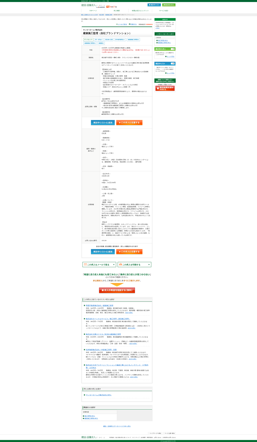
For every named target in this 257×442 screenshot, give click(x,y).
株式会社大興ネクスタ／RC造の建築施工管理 (103, 334)
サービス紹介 (163, 10)
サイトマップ (136, 437)
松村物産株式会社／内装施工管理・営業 (101, 350)
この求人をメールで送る (98, 265)
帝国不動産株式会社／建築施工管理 (99, 306)
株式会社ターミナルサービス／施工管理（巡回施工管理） (108, 319)
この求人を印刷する (131, 265)
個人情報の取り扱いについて (123, 437)
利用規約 (111, 437)
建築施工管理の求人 (91, 418)
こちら (157, 28)
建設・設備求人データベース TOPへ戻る (117, 426)
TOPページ (93, 10)
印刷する (134, 24)
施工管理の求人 (90, 416)
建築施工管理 (109, 14)
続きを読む (129, 312)
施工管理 (101, 14)
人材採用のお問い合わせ (169, 437)
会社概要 (143, 437)
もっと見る (170, 56)
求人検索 (117, 10)
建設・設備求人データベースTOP (89, 14)
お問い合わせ (157, 437)
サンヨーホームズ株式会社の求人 (99, 395)
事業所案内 (150, 437)
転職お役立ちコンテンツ (140, 10)
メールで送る (122, 24)
